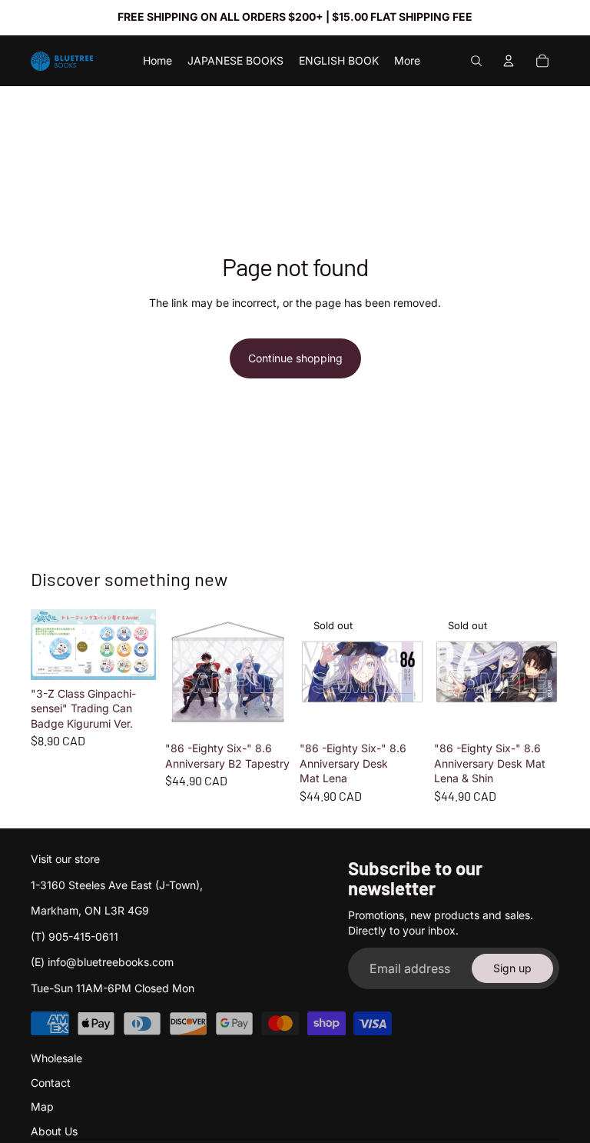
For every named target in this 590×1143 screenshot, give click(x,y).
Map (42, 1106)
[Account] (508, 61)
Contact (51, 1082)
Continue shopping (295, 358)
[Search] (476, 61)
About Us (54, 1131)
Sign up (512, 968)
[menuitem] (407, 61)
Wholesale (56, 1058)
